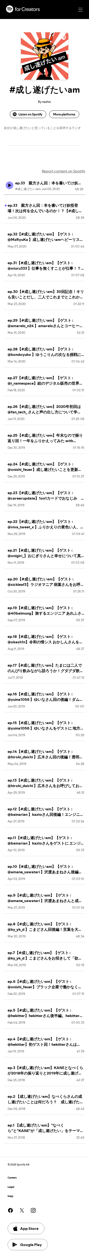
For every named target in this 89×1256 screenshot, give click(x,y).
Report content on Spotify (63, 171)
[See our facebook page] (10, 1210)
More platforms (64, 114)
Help (10, 1196)
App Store (29, 1228)
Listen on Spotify (30, 114)
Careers (12, 1178)
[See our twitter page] (22, 1210)
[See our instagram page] (33, 1210)
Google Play (31, 1244)
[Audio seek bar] (44, 194)
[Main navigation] (80, 10)
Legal (11, 1187)
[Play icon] (9, 185)
